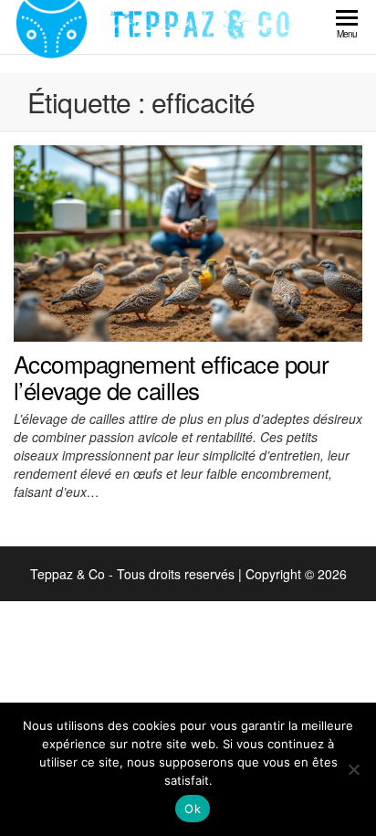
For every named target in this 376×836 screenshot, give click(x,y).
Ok (192, 808)
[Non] (353, 769)
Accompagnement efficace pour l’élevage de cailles (171, 376)
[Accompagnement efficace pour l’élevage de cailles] (188, 241)
